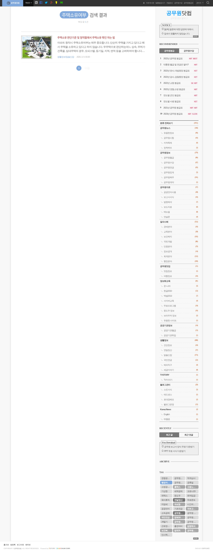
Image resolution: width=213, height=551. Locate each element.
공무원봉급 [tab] (169, 51)
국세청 (177, 504)
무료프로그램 (181, 305)
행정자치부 (166, 482)
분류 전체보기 (179, 123)
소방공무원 (166, 487)
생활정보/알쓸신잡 (65, 57)
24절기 (164, 522)
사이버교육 (181, 301)
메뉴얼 (181, 212)
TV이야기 (181, 380)
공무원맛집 (179, 266)
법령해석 (181, 202)
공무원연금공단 (179, 522)
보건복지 (181, 236)
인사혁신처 (166, 535)
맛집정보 (181, 271)
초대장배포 (181, 399)
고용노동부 (192, 487)
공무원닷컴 (15, 3)
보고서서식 (181, 197)
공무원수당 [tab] (189, 51)
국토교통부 (192, 508)
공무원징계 (181, 172)
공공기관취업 (181, 335)
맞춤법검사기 (160, 3)
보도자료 (181, 207)
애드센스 (181, 394)
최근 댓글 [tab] (188, 435)
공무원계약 (181, 182)
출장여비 (178, 526)
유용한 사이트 (181, 320)
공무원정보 (179, 152)
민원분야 (181, 246)
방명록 (13, 545)
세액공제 (178, 491)
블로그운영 (181, 404)
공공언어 (165, 508)
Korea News (179, 409)
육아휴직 (165, 500)
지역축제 (181, 143)
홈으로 (6, 545)
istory (52, 548)
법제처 (177, 530)
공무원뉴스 (179, 128)
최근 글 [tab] (169, 435)
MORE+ (195, 36)
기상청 (164, 491)
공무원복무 (181, 177)
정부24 (177, 517)
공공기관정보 (179, 325)
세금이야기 (181, 370)
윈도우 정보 (181, 310)
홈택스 (177, 487)
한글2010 (181, 291)
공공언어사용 (181, 192)
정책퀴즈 (181, 147)
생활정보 (179, 340)
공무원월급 (181, 157)
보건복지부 (166, 530)
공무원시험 (181, 138)
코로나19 (191, 491)
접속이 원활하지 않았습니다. (177, 33)
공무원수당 (178, 3)
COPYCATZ (205, 548)
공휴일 (190, 482)
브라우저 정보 (181, 315)
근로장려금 (166, 526)
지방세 (164, 504)
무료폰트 (191, 500)
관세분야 (181, 226)
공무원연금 (181, 167)
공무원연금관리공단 (179, 482)
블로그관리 (179, 384)
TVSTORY (179, 375)
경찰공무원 (166, 478)
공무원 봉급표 (193, 522)
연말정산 (169, 3)
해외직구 (181, 365)
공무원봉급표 (188, 3)
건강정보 (181, 345)
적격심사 (191, 478)
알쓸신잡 (181, 355)
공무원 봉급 (192, 513)
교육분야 (181, 231)
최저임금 (191, 495)
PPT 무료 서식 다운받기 (174, 451)
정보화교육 (179, 281)
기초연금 (178, 508)
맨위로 (28, 545)
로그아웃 (20, 545)
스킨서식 (181, 389)
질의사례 (179, 222)
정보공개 (181, 251)
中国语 (181, 419)
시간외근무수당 (193, 504)
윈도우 (177, 495)
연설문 (181, 217)
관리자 (198, 3)
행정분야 (181, 261)
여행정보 (181, 276)
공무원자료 (179, 187)
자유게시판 (150, 3)
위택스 (164, 495)
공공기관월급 (181, 330)
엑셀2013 (181, 296)
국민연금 (181, 360)
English (181, 414)
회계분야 (181, 256)
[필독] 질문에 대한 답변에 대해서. (179, 29)
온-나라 (181, 286)
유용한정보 (181, 133)
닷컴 (179, 13)
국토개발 (181, 241)
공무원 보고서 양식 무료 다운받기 (179, 446)
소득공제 (165, 513)
